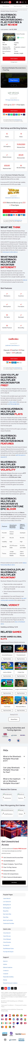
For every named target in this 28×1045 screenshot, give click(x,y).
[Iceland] (17, 1019)
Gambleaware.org (18, 119)
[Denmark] (6, 1019)
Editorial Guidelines (7, 967)
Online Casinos (12, 10)
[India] (25, 1019)
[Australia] (6, 1015)
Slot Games (23, 10)
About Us (5, 961)
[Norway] (21, 1023)
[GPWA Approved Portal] (21, 1039)
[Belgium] (14, 1015)
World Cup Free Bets (8, 920)
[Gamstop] (4, 1034)
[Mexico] (10, 1023)
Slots (18, 10)
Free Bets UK (6, 945)
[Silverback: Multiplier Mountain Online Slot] (25, 1015)
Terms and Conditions (7, 1005)
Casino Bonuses (7, 936)
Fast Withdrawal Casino (8, 948)
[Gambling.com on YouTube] (5, 988)
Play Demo (14, 80)
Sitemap (5, 980)
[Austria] (10, 1015)
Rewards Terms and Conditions (10, 983)
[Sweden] (10, 1027)
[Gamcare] (11, 1034)
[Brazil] (21, 1015)
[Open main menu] (2, 2)
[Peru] (25, 1023)
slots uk (25, 280)
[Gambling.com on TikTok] (15, 988)
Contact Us (5, 970)
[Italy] (6, 1023)
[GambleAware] (20, 1034)
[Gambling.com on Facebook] (9, 988)
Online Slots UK (6, 933)
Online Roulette (7, 942)
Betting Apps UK (7, 908)
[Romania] (2, 1027)
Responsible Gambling (8, 976)
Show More (14, 719)
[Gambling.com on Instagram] (12, 988)
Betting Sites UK (7, 904)
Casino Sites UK (6, 898)
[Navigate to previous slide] (3, 797)
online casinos (13, 402)
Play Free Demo (7, 659)
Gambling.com (4, 10)
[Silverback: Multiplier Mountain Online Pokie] (17, 1023)
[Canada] (2, 1019)
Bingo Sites (5, 911)
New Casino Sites (7, 914)
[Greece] (14, 1019)
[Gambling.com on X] (2, 988)
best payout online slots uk (10, 252)
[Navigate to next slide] (24, 797)
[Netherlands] (14, 1023)
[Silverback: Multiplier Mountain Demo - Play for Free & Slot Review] (2, 1015)
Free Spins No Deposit (8, 951)
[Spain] (6, 1027)
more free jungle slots (13, 404)
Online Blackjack (7, 939)
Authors (5, 964)
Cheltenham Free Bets (8, 923)
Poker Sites (5, 917)
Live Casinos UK (7, 901)
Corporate (5, 973)
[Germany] (10, 1019)
